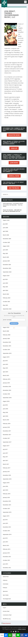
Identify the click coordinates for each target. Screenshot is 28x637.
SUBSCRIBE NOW (14, 323)
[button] (14, 313)
